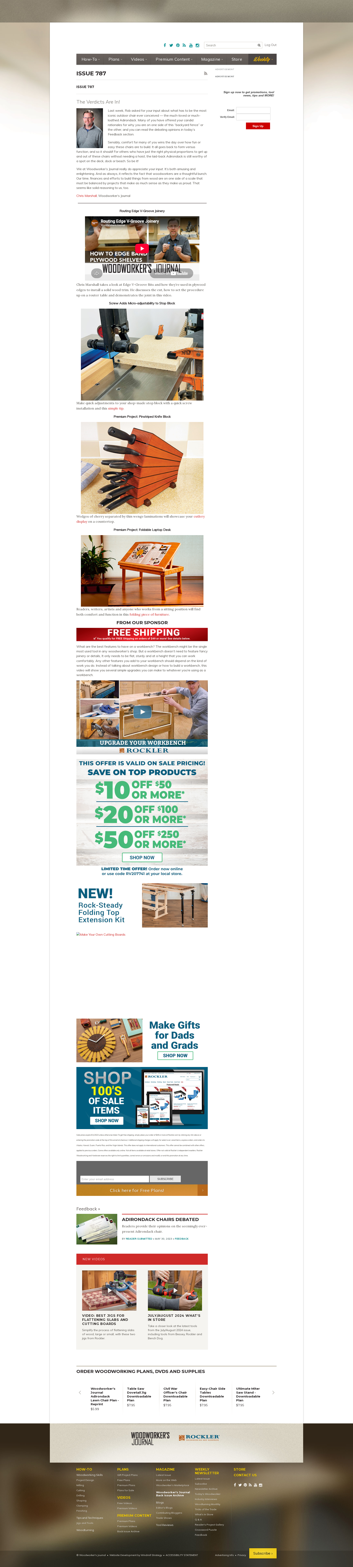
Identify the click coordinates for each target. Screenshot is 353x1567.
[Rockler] (199, 1439)
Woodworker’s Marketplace (172, 1485)
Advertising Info (224, 1555)
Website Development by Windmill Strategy (135, 1555)
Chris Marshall (86, 196)
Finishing (81, 1510)
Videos (137, 59)
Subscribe (201, 1483)
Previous (79, 1395)
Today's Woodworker (207, 1494)
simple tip (115, 408)
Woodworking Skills (89, 1475)
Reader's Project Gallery (209, 1524)
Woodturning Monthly (207, 1504)
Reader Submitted (139, 1238)
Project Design (85, 1480)
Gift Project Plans (127, 1475)
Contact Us (245, 1475)
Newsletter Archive (206, 1488)
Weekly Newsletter (207, 1471)
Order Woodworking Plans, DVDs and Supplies (140, 1371)
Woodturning (85, 1530)
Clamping (82, 1505)
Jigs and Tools (84, 1523)
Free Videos (124, 1503)
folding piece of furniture (149, 614)
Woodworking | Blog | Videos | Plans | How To (107, 38)
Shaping (81, 1500)
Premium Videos (127, 1508)
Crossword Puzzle (206, 1529)
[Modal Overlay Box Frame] (142, 1172)
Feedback (86, 1209)
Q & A (198, 1519)
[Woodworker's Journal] (153, 1439)
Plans (114, 59)
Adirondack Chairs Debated (160, 1219)
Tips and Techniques (89, 1517)
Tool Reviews (164, 1525)
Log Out (271, 45)
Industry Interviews (206, 1499)
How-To (89, 59)
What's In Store (204, 1514)
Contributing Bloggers (169, 1512)
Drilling (80, 1495)
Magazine (210, 59)
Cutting (80, 1490)
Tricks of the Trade (206, 1509)
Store (237, 59)
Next (273, 1395)
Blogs (160, 1502)
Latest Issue (163, 1475)
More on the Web (166, 1480)
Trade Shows (164, 1517)
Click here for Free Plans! (137, 1190)
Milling (80, 1485)
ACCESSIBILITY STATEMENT (182, 1555)
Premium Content (173, 59)
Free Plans (123, 1480)
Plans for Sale (125, 1490)
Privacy (242, 1555)
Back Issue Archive (128, 1531)
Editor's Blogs (164, 1507)
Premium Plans (126, 1485)
